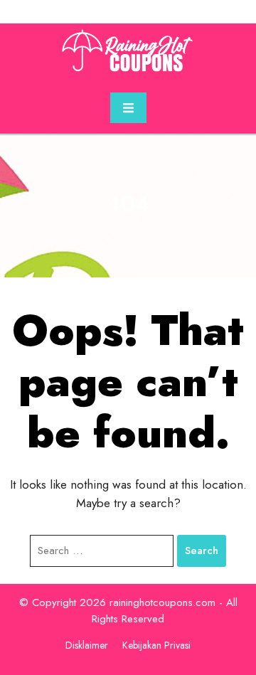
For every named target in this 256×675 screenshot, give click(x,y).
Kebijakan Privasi (156, 645)
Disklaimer (86, 645)
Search (201, 550)
